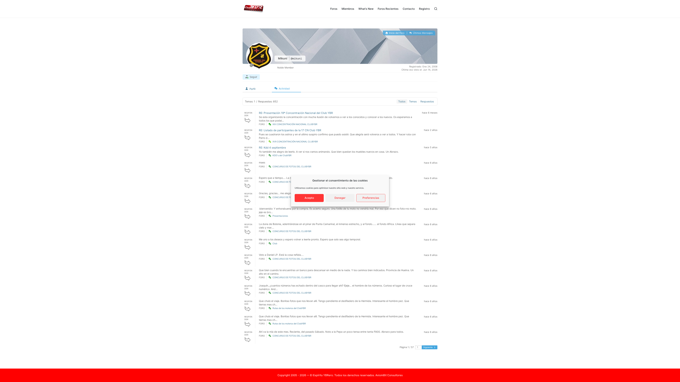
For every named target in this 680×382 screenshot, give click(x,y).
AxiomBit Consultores (389, 375)
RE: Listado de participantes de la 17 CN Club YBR (290, 130)
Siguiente (428, 347)
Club (275, 243)
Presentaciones (280, 216)
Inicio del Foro (396, 32)
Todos (401, 101)
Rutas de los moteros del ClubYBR (289, 308)
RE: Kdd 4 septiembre (272, 147)
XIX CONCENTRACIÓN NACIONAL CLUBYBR (295, 124)
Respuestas (427, 101)
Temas (413, 101)
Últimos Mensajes (422, 32)
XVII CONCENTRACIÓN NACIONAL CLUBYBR (295, 141)
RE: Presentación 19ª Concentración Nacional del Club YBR (296, 113)
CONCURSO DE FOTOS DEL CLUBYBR (292, 166)
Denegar (340, 197)
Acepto (309, 197)
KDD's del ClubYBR (282, 155)
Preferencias (370, 197)
